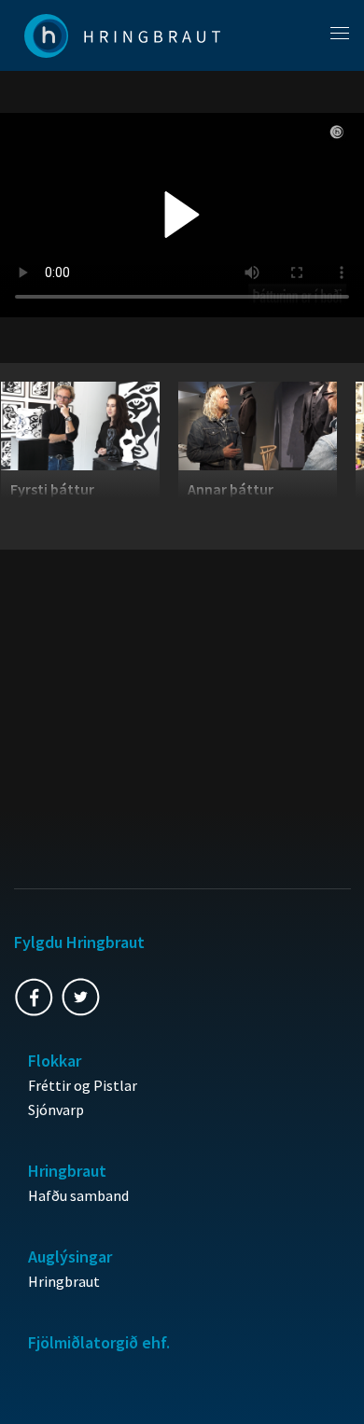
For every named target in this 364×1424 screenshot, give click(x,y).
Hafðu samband (78, 1195)
